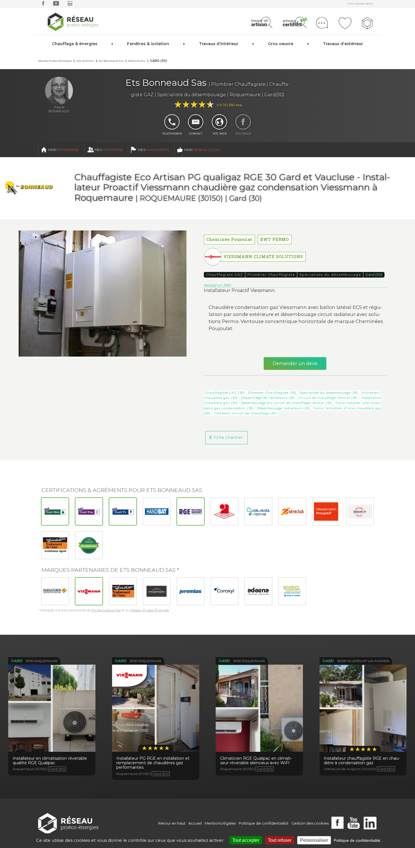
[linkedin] (70, 4)
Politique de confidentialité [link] (357, 840)
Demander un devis (295, 363)
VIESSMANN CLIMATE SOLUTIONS (263, 256)
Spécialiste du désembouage (330, 275)
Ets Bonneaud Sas (106, 610)
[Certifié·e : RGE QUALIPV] (122, 511)
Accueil (195, 823)
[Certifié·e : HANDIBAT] (156, 511)
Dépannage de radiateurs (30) (268, 398)
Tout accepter (245, 840)
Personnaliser (314, 840)
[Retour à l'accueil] (68, 823)
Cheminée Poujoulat (229, 239)
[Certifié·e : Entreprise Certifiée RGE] (190, 511)
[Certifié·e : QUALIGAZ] (258, 511)
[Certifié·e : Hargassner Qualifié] (360, 511)
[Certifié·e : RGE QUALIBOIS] (55, 511)
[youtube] (56, 4)
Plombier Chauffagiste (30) (272, 393)
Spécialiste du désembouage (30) (329, 393)
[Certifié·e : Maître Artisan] (224, 511)
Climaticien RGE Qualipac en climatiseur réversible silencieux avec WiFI (259, 710)
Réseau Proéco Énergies (149, 610)
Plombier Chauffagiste (271, 275)
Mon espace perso (360, 3)
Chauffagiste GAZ (224, 275)
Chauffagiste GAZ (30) (225, 393)
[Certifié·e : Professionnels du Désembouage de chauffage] (88, 545)
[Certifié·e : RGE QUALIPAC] (88, 511)
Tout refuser (279, 840)
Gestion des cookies (310, 823)
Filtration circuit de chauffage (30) (245, 413)
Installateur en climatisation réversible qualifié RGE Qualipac (52, 708)
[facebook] (43, 4)
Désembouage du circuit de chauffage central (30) (286, 403)
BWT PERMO (274, 239)
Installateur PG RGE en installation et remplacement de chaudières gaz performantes (155, 713)
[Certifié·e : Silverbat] (292, 511)
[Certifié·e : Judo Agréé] (55, 545)
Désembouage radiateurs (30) (283, 408)
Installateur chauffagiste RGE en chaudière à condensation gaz (363, 710)
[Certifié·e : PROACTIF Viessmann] (326, 511)
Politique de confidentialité (264, 823)
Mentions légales (220, 823)
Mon (63, 150)
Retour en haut (171, 823)
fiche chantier (228, 437)
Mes (109, 150)
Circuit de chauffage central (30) (328, 398)
